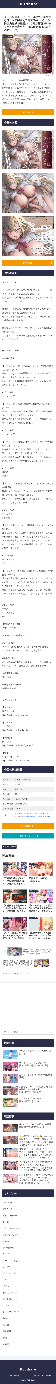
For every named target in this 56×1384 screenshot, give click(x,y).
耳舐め (47, 817)
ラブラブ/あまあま (39, 814)
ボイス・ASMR (10, 847)
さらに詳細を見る (28, 826)
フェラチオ (40, 817)
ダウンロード (28, 112)
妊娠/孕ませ (30, 817)
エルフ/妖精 (26, 814)
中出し (23, 817)
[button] (51, 1031)
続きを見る (28, 263)
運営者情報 (14, 1376)
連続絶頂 (18, 814)
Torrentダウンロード (29, 836)
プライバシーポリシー (41, 1376)
